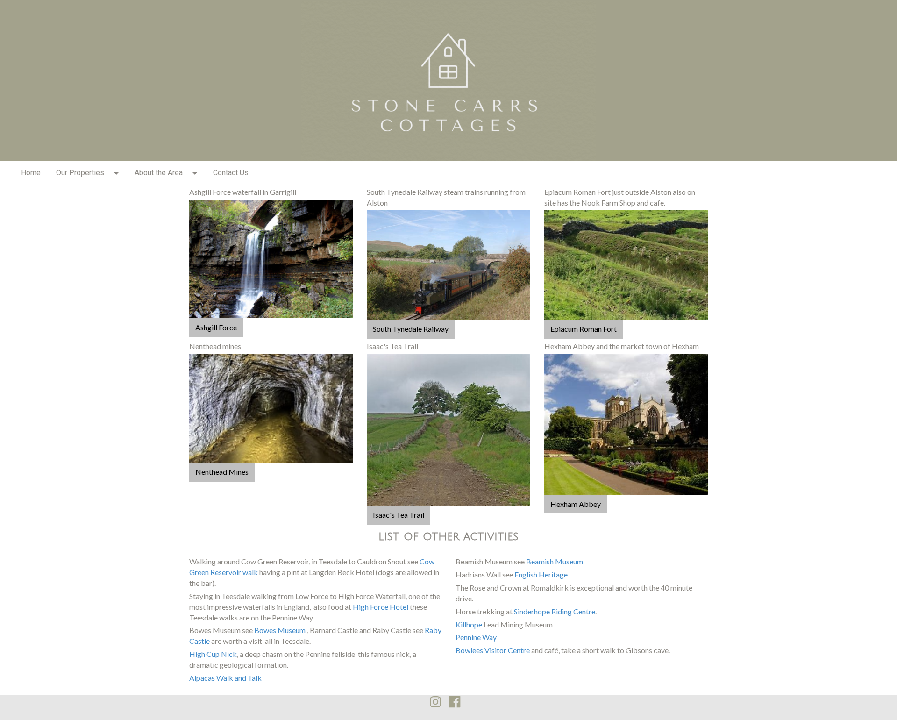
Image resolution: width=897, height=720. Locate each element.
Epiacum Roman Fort (583, 328)
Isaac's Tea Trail (398, 514)
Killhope (469, 624)
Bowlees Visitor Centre (493, 650)
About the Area (159, 172)
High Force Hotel (380, 606)
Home (31, 172)
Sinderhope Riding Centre (554, 611)
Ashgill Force (216, 327)
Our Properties (80, 172)
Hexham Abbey (575, 503)
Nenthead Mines (222, 471)
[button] (119, 173)
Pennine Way (476, 637)
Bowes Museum (280, 630)
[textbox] (271, 192)
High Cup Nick (213, 653)
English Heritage (541, 574)
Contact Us (231, 172)
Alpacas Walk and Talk (225, 677)
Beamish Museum (554, 561)
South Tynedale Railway (410, 328)
